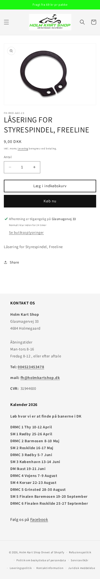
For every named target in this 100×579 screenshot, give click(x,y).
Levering (23, 148)
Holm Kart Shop (30, 552)
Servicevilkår (79, 560)
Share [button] (14, 262)
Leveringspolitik (21, 568)
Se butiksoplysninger (26, 232)
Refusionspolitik (80, 552)
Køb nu (50, 200)
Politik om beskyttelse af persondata (41, 560)
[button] (6, 22)
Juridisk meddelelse (81, 568)
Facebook (39, 519)
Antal (8, 157)
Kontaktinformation (50, 568)
